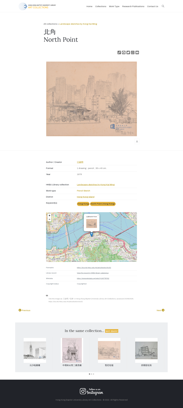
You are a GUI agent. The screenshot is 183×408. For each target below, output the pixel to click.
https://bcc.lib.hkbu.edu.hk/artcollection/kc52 (94, 268)
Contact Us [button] (152, 6)
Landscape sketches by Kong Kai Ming (78, 24)
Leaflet (115, 261)
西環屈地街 (146, 365)
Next (159, 310)
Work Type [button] (114, 6)
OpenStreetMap (124, 261)
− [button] (49, 219)
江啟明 (80, 162)
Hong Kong (83, 204)
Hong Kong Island (85, 197)
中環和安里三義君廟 (72, 365)
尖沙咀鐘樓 (35, 365)
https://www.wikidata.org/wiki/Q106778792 (93, 278)
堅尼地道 (109, 365)
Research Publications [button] (133, 6)
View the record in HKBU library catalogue (93, 273)
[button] (163, 6)
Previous (25, 310)
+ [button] (49, 215)
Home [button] (89, 6)
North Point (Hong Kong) (103, 204)
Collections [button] (100, 6)
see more (112, 331)
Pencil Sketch (83, 191)
